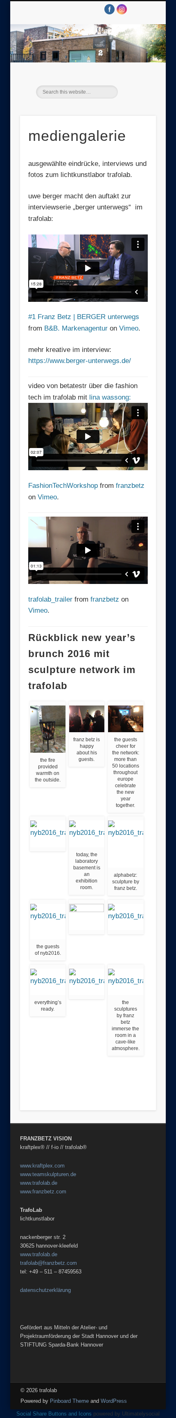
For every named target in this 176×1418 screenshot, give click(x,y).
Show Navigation (136, 73)
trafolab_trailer (50, 599)
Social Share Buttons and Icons (54, 1414)
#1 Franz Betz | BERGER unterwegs (83, 317)
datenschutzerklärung (45, 1290)
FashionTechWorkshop (63, 486)
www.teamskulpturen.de (48, 1174)
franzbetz (130, 486)
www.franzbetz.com (43, 1191)
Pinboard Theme (69, 1401)
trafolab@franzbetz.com (48, 1263)
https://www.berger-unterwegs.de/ (79, 361)
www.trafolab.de (38, 1183)
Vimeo (128, 328)
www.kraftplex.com (42, 1166)
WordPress (114, 1401)
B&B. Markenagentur (76, 328)
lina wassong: (110, 397)
